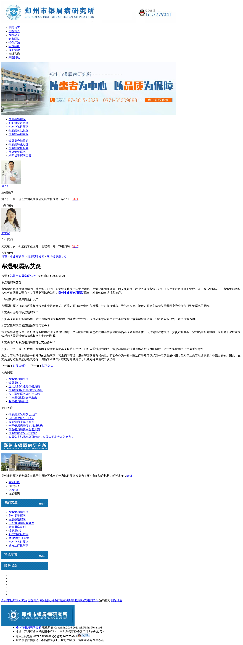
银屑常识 (14, 49)
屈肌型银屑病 (17, 119)
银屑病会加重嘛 (18, 134)
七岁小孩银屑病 (18, 126)
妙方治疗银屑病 (18, 545)
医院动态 (14, 35)
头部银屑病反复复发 (21, 523)
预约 (10, 205)
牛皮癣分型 (17, 256)
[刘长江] (11, 183)
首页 (4, 256)
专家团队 (14, 38)
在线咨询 (14, 53)
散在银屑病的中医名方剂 (24, 429)
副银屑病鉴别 (17, 526)
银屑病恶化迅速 (18, 144)
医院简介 (14, 31)
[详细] (129, 475)
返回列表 (47, 365)
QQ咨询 (14, 489)
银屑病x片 (19, 365)
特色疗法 (14, 42)
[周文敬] (11, 230)
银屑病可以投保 (18, 130)
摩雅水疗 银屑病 (19, 538)
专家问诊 (14, 482)
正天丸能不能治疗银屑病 (24, 386)
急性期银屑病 (17, 515)
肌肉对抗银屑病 (18, 122)
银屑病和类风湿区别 (21, 421)
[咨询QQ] (83, 636)
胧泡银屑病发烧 (18, 401)
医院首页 (14, 27)
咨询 (4, 205)
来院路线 (14, 57)
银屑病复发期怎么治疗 (23, 414)
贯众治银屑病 (17, 151)
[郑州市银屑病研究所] (88, 22)
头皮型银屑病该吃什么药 (24, 393)
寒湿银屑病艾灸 (57, 256)
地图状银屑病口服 (20, 155)
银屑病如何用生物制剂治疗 (26, 390)
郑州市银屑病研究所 (23, 275)
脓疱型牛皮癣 (35, 256)
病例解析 (14, 46)
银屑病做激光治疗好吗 (23, 433)
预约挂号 (14, 486)
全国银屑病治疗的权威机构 (26, 425)
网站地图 (116, 600)
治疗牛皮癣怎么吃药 (21, 418)
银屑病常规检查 (18, 148)
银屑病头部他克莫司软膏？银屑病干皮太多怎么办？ (41, 436)
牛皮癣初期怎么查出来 (23, 397)
